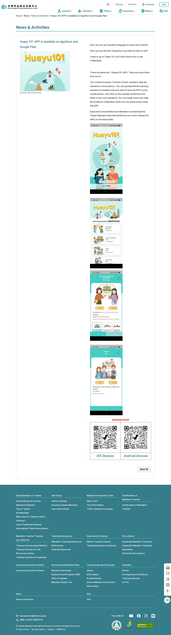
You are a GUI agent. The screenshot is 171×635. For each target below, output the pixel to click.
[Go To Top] (167, 591)
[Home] (19, 7)
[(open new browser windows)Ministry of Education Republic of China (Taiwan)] (117, 625)
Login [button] (163, 4)
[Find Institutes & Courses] (167, 573)
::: (102, 4)
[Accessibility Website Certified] (145, 625)
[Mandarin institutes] (167, 567)
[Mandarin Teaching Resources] (167, 579)
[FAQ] (167, 585)
